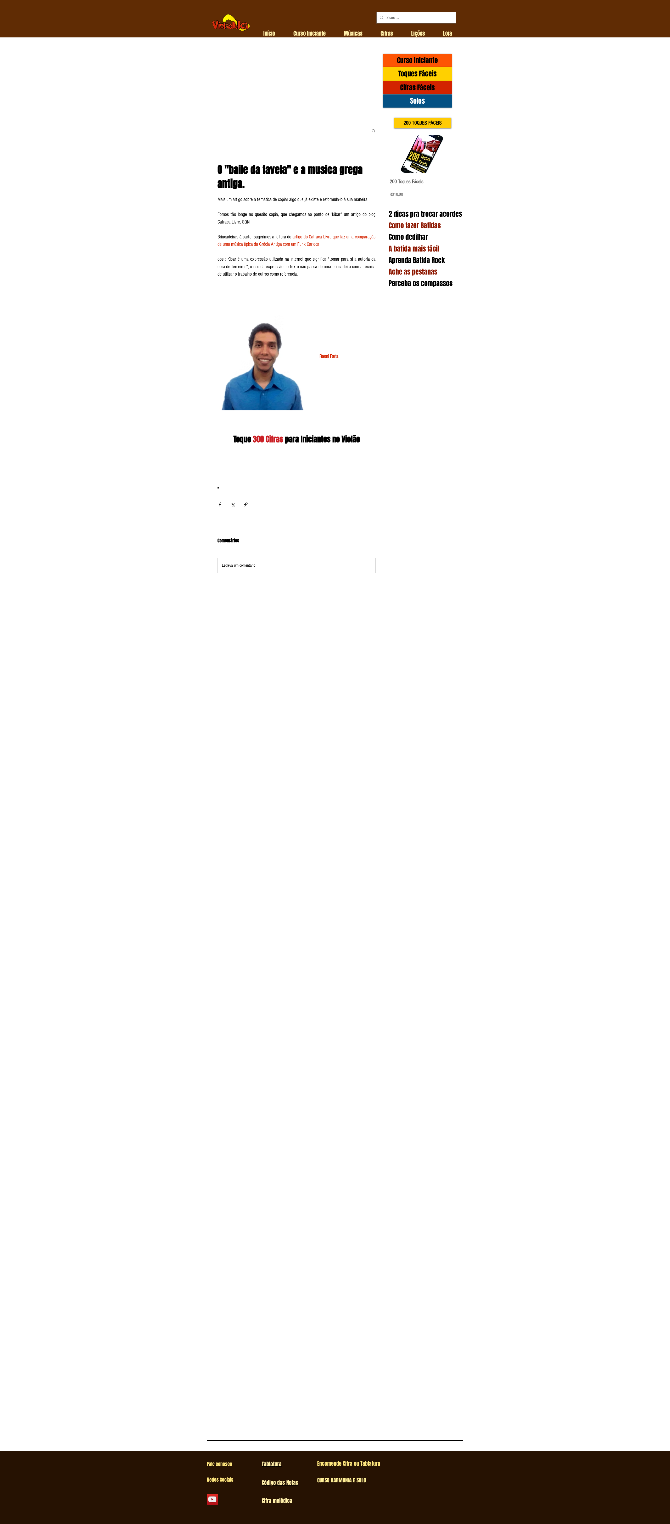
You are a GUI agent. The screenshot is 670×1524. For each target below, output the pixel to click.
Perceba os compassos (421, 283)
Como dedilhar (408, 237)
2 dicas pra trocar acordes (425, 214)
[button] (309, 33)
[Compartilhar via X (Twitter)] (232, 504)
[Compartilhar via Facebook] (219, 504)
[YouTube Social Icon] (212, 1499)
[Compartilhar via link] (245, 504)
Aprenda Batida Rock (417, 260)
